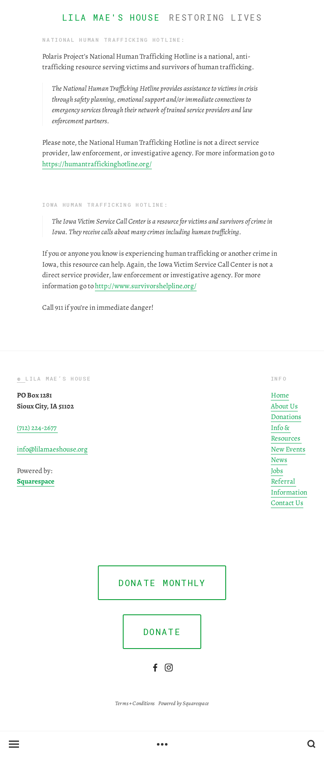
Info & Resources (286, 432)
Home (280, 394)
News (279, 459)
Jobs (277, 470)
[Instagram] (169, 667)
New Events (288, 448)
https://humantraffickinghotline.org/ (97, 163)
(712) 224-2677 (37, 427)
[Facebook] (155, 667)
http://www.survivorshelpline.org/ (146, 285)
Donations (286, 416)
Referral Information (289, 486)
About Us (284, 405)
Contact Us (287, 502)
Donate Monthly (161, 583)
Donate (162, 632)
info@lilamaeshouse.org (52, 448)
